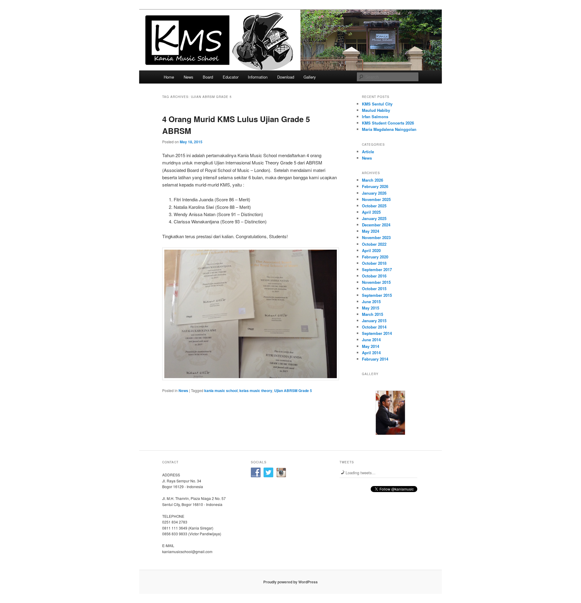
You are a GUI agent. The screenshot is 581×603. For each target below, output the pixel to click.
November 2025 (376, 199)
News (188, 77)
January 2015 (374, 320)
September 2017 (377, 269)
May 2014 (370, 346)
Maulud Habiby (376, 110)
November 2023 (376, 237)
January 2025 (374, 218)
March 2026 (372, 180)
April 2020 (371, 250)
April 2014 (371, 352)
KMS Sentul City (377, 104)
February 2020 (375, 257)
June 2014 (371, 339)
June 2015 (371, 301)
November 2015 (376, 282)
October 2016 (374, 276)
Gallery (310, 77)
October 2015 (374, 288)
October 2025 (374, 206)
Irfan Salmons (375, 116)
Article (368, 151)
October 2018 (374, 263)
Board (208, 77)
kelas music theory (255, 390)
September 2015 (377, 295)
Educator (230, 77)
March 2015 (372, 314)
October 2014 (374, 327)
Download (285, 77)
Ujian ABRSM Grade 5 (293, 390)
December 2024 (376, 225)
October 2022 (374, 244)
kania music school (221, 390)
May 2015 (370, 308)
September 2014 (377, 333)
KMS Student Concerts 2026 (388, 123)
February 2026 (375, 186)
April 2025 (371, 212)
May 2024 (370, 231)
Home (169, 77)
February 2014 (375, 359)
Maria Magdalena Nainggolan (389, 129)
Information (258, 77)
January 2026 (374, 193)
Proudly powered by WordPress (290, 582)
